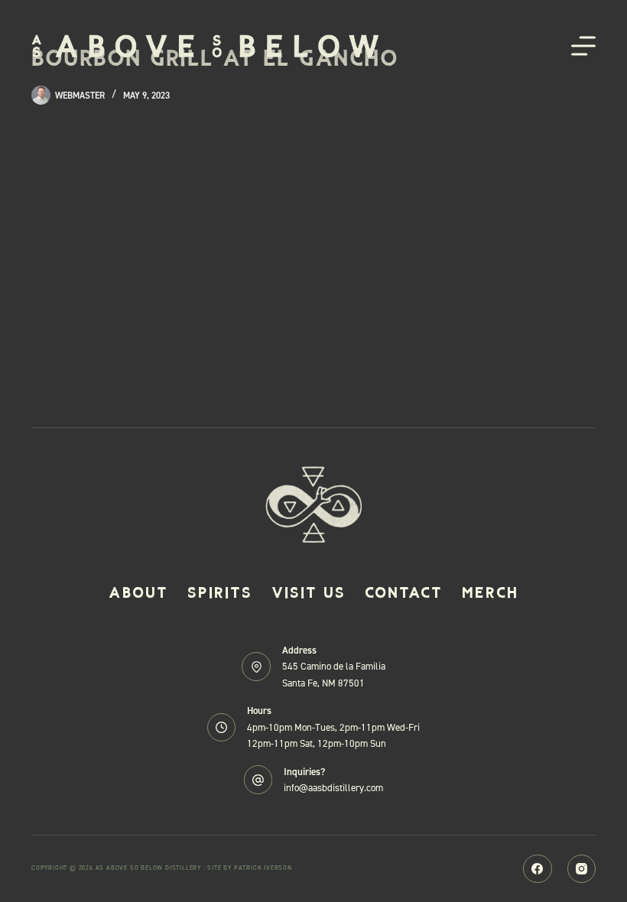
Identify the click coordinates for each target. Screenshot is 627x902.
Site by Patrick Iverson (249, 868)
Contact (404, 592)
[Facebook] (537, 869)
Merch (490, 592)
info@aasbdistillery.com (333, 787)
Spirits (219, 592)
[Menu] (583, 46)
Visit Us (308, 592)
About (138, 592)
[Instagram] (581, 869)
